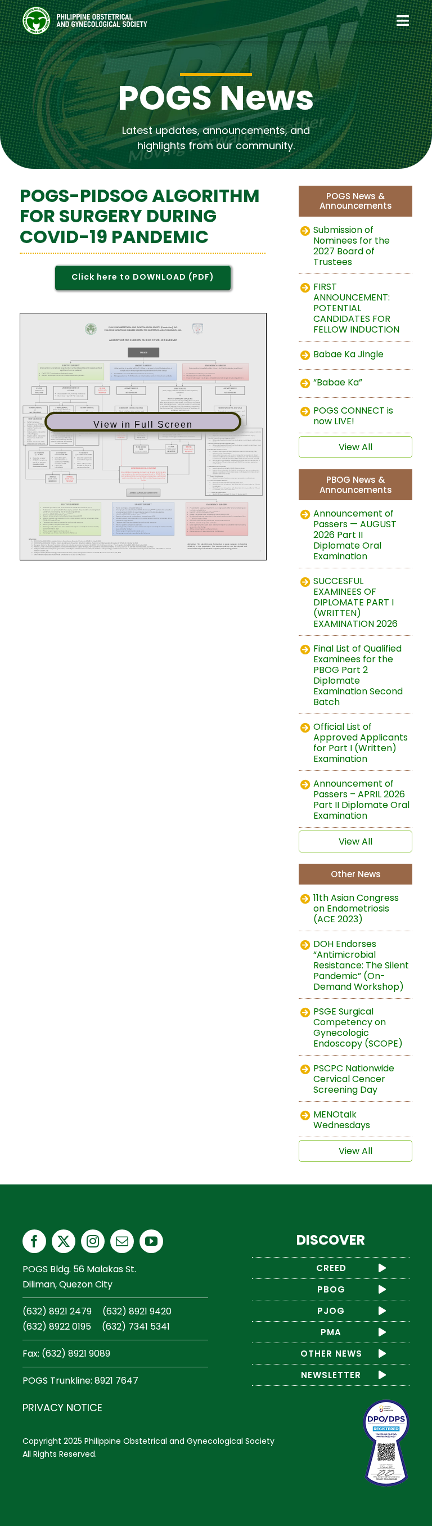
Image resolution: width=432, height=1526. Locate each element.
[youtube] (151, 1241)
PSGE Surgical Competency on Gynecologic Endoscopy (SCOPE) (358, 1027)
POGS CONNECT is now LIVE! (353, 416)
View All (355, 447)
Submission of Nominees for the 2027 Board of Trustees (351, 245)
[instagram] (93, 1241)
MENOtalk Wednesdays (341, 1120)
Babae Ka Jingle (348, 354)
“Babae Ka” (337, 382)
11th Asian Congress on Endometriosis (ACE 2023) (356, 908)
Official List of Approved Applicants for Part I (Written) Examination (360, 742)
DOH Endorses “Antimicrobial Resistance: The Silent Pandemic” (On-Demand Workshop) (361, 965)
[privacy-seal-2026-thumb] (386, 1404)
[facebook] (34, 1241)
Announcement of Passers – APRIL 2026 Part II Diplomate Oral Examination (361, 799)
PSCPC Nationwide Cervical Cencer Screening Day (353, 1079)
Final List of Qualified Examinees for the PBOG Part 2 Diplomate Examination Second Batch (358, 675)
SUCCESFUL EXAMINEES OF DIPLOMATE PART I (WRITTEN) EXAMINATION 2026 (355, 602)
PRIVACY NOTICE (62, 1408)
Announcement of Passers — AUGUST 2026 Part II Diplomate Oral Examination (355, 535)
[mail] (122, 1241)
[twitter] (63, 1241)
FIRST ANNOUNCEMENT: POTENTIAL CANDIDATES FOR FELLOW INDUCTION (356, 308)
